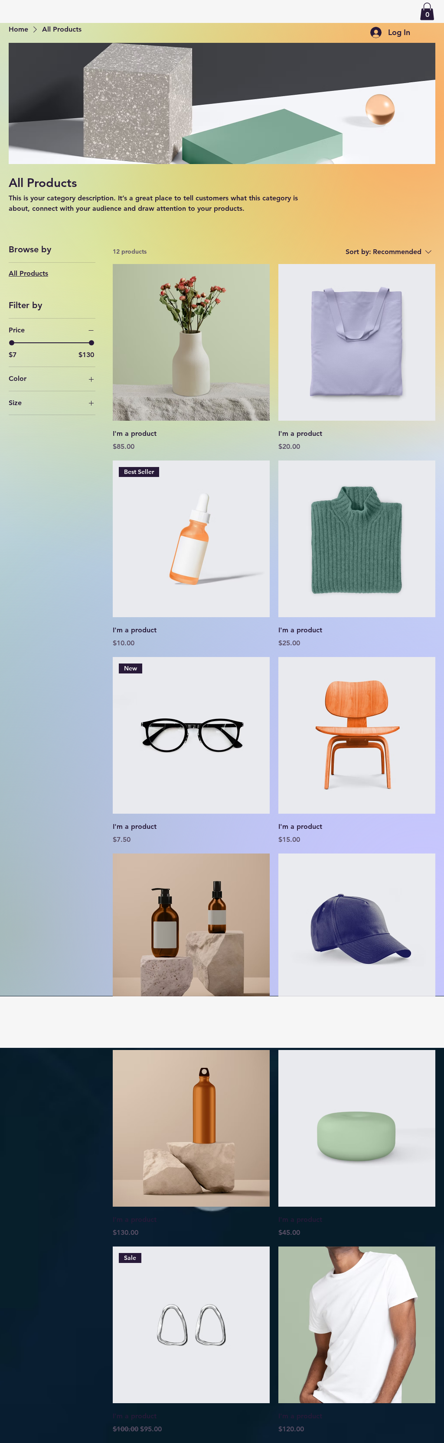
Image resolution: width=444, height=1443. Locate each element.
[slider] (12, 343)
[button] (427, 11)
